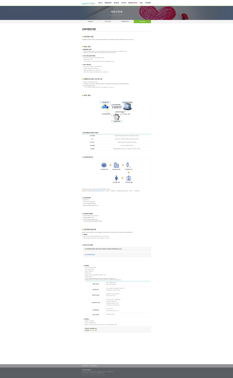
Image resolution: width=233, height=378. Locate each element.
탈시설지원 (116, 3)
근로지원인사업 (142, 21)
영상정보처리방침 (93, 365)
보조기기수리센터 (108, 21)
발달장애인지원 (108, 3)
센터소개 (100, 3)
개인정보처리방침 (85, 365)
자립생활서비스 (90, 21)
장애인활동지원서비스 (125, 21)
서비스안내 (123, 3)
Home (110, 15)
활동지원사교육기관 (132, 3)
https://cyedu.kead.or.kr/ (97, 191)
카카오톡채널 (148, 3)
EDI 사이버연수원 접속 (90, 254)
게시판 (141, 3)
